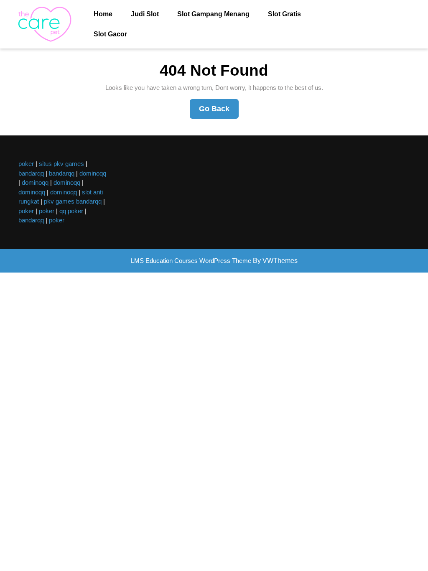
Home (103, 14)
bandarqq (31, 173)
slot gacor (110, 34)
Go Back (219, 111)
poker (26, 163)
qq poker (71, 210)
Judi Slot (145, 14)
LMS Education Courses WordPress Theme (191, 260)
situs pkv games (61, 163)
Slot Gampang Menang (213, 14)
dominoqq (92, 173)
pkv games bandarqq (73, 201)
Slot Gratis (284, 14)
